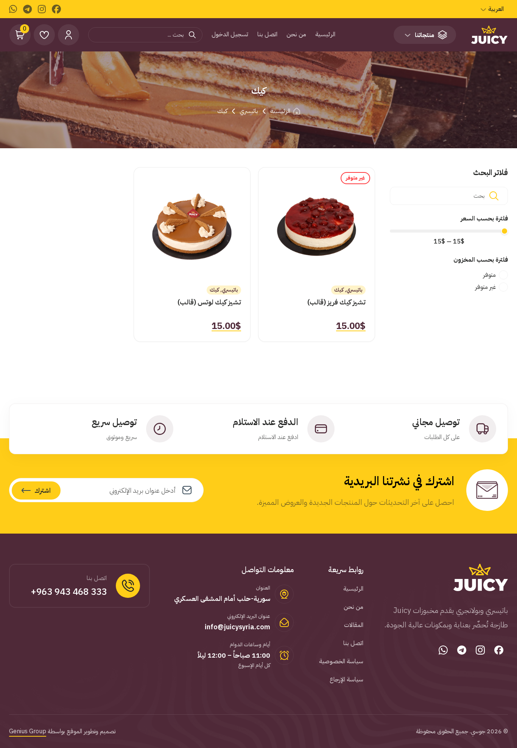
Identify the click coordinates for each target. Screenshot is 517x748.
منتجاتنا (424, 35)
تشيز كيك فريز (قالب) (336, 302)
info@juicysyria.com (237, 627)
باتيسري (249, 111)
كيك (339, 290)
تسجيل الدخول (230, 34)
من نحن (296, 34)
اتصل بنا (267, 34)
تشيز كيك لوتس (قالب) (209, 302)
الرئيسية (325, 34)
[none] (495, 9)
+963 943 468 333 (69, 592)
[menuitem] (495, 9)
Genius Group (27, 731)
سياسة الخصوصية (341, 661)
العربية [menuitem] (496, 9)
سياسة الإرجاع (346, 679)
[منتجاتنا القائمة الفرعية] (407, 35)
